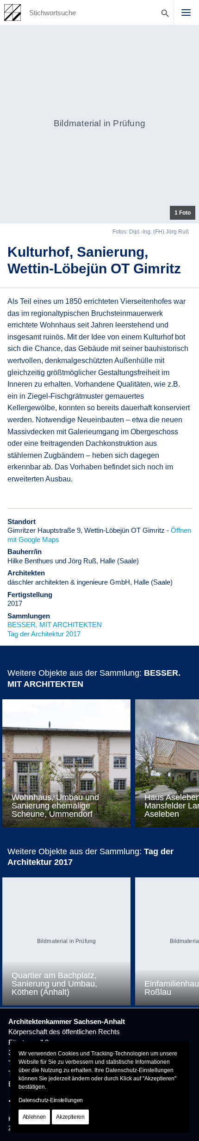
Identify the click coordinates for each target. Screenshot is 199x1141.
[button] (186, 12)
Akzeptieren (70, 1117)
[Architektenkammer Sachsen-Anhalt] (12, 12)
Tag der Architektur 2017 (44, 634)
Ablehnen (34, 1117)
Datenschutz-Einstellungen (51, 1100)
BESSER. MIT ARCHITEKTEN (54, 625)
